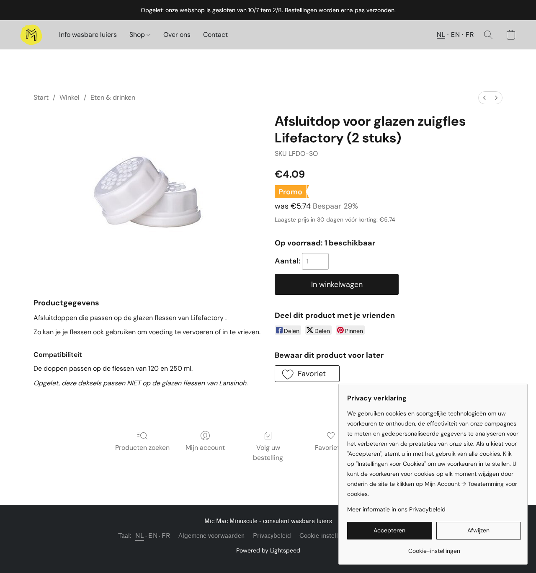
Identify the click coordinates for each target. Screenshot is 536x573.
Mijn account (205, 447)
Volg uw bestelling (268, 452)
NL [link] (139, 535)
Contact (215, 34)
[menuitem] (484, 98)
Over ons (177, 34)
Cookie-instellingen (326, 535)
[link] (434, 547)
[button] (31, 34)
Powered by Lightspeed (268, 550)
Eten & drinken (112, 97)
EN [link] (152, 535)
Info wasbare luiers (88, 34)
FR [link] (166, 535)
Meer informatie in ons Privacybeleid (396, 509)
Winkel (69, 97)
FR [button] (470, 34)
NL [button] (441, 34)
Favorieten (331, 447)
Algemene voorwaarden (211, 535)
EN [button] (455, 34)
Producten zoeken (142, 447)
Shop (138, 34)
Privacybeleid (272, 535)
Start (41, 97)
